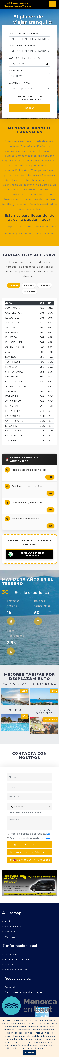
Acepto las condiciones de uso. (30, 838)
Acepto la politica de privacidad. (30, 833)
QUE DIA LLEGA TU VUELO (24, 58)
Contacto (9, 937)
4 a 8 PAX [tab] (29, 285)
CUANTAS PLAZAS (19, 83)
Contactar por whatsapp (31, 852)
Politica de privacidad (16, 959)
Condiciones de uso (15, 970)
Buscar (29, 107)
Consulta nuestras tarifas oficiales (29, 98)
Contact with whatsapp (33, 859)
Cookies (9, 964)
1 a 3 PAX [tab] (13, 285)
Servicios (9, 932)
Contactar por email (31, 844)
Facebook (9, 987)
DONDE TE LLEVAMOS (22, 45)
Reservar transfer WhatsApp (33, 554)
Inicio (7, 921)
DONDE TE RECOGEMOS (23, 33)
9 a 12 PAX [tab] (44, 285)
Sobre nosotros (13, 926)
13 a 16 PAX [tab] (29, 292)
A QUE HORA (16, 70)
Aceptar (29, 1052)
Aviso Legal (11, 954)
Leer (48, 833)
